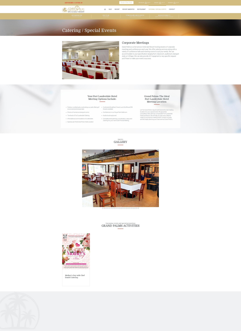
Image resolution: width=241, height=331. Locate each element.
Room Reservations (100, 301)
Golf (110, 9)
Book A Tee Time (126, 2)
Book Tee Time (85, 303)
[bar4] (120, 178)
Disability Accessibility (170, 303)
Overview (148, 301)
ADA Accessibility (164, 16)
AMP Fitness (115, 301)
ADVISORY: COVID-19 (73, 3)
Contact (172, 9)
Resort (117, 9)
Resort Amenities (128, 9)
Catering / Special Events (157, 9)
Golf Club (106, 16)
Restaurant (141, 9)
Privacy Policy (109, 323)
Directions (167, 301)
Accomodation (77, 16)
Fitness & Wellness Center (135, 16)
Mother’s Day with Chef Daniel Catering (75, 276)
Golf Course (85, 301)
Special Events (99, 305)
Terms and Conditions (121, 323)
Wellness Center (116, 303)
